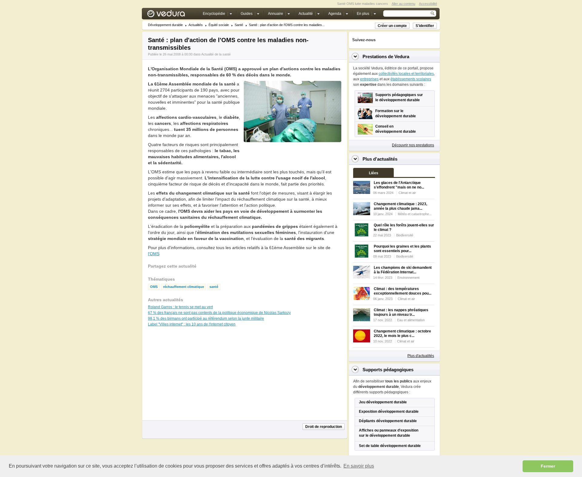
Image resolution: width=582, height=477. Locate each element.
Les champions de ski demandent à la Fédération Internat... (403, 269)
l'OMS (153, 253)
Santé (239, 25)
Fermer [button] (548, 466)
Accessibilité (428, 3)
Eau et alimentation (411, 320)
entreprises (369, 79)
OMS (154, 287)
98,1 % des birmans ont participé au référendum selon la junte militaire (206, 318)
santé (213, 287)
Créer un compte (392, 26)
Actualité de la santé (216, 54)
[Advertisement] (292, 155)
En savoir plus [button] (358, 466)
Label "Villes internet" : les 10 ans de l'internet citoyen (192, 324)
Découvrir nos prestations (413, 145)
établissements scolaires (410, 79)
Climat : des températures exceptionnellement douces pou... (402, 291)
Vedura (173, 15)
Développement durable (165, 25)
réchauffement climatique (183, 287)
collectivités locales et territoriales (406, 74)
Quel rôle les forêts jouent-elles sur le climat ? (404, 227)
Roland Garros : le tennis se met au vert (180, 307)
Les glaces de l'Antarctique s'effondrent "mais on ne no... (399, 185)
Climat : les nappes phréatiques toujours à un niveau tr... (401, 312)
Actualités (196, 25)
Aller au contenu (403, 3)
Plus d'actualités (420, 356)
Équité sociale (219, 25)
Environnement (408, 277)
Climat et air (407, 193)
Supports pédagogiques (388, 369)
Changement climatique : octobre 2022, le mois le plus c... (402, 333)
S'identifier (425, 26)
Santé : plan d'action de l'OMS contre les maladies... (287, 25)
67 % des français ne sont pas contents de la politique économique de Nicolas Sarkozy (219, 313)
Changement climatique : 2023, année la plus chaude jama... (400, 206)
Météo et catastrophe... (415, 214)
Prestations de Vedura (386, 56)
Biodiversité (404, 235)
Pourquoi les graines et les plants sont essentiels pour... (402, 248)
